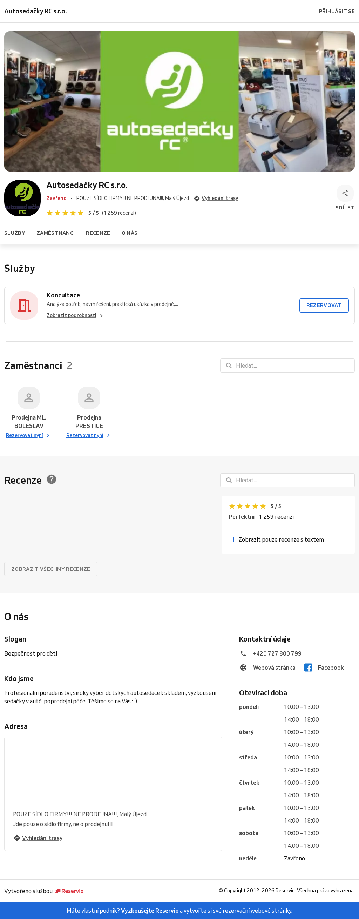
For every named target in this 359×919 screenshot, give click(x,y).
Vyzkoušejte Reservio (150, 910)
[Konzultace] (24, 305)
